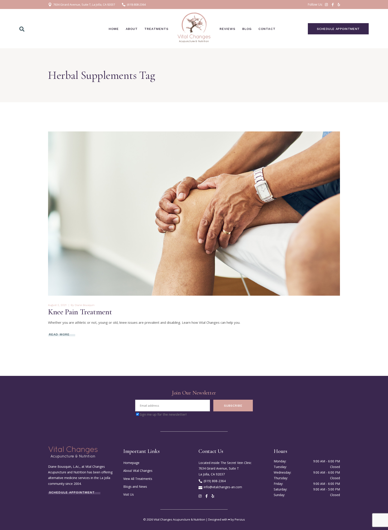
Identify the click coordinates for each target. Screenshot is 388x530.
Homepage (131, 463)
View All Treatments (137, 479)
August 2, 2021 (57, 305)
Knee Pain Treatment (80, 312)
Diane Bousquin (85, 305)
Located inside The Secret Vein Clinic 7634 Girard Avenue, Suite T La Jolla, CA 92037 (224, 468)
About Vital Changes (137, 470)
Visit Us (128, 494)
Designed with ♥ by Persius (226, 519)
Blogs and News (135, 486)
